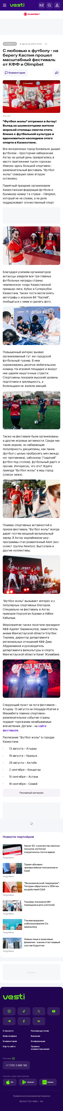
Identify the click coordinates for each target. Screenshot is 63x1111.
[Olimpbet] (31, 14)
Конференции (38, 1041)
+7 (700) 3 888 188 (16, 1065)
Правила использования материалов (31, 1096)
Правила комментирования (40, 1047)
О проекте (8, 1031)
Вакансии (35, 1036)
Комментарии (17, 72)
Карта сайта (9, 1046)
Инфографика (10, 1036)
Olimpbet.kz (10, 44)
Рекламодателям (40, 1031)
